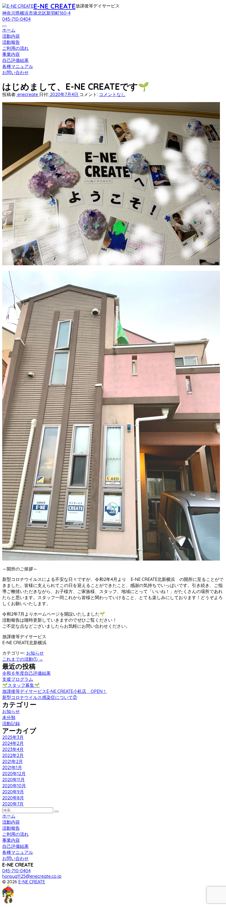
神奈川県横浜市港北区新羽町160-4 (36, 13)
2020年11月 (13, 779)
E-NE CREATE (54, 6)
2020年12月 (14, 773)
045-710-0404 (16, 19)
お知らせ (35, 653)
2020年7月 (13, 804)
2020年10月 (14, 785)
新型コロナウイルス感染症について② (39, 697)
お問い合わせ (15, 72)
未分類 (8, 717)
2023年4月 (13, 749)
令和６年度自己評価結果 (26, 673)
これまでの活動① (22, 659)
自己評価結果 (15, 60)
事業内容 (11, 54)
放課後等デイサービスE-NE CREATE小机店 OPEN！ (54, 691)
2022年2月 (13, 755)
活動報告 (11, 42)
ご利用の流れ (15, 48)
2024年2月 (13, 743)
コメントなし (112, 94)
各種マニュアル (17, 66)
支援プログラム (17, 679)
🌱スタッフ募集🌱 (21, 685)
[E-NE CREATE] (17, 6)
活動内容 (11, 36)
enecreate (27, 94)
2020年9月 (13, 791)
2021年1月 (12, 767)
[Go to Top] (11, 902)
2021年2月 (12, 761)
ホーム (8, 30)
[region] (113, 78)
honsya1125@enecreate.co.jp (31, 876)
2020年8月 (13, 798)
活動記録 (11, 723)
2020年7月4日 (64, 94)
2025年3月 (13, 737)
